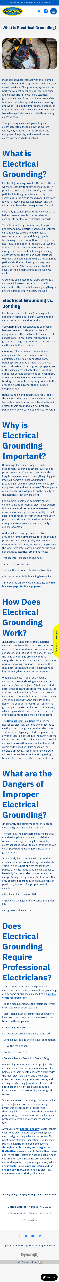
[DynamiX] (29, 1255)
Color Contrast (40, 1262)
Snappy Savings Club (14, 1169)
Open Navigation (53, 11)
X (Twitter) (26, 1236)
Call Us (46, 11)
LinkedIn (39, 1236)
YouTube (33, 1236)
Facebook (19, 1236)
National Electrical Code (21, 721)
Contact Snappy (29, 1128)
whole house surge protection (26, 1166)
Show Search (39, 11)
